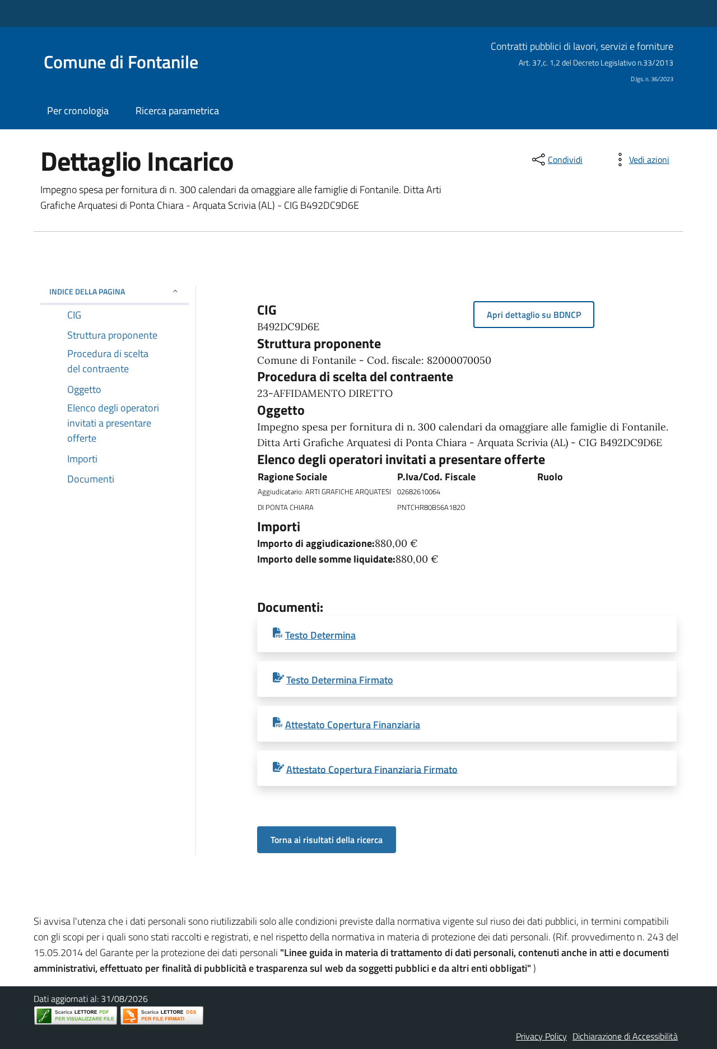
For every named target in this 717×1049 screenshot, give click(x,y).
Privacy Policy (541, 1036)
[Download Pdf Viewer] (76, 1015)
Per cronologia (78, 110)
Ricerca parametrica (177, 110)
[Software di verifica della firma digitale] (162, 1015)
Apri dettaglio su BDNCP (534, 314)
